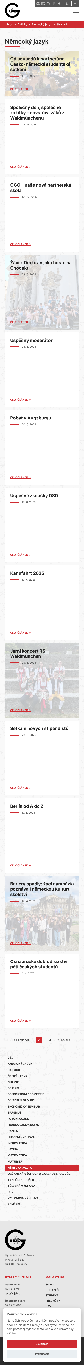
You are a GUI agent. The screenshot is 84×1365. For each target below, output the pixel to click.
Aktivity (22, 24)
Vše (10, 1057)
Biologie (14, 1070)
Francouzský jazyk (23, 1124)
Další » (65, 1040)
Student (52, 1295)
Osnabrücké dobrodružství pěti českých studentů (38, 964)
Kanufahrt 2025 (27, 573)
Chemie (13, 1082)
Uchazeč (52, 1290)
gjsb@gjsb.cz (13, 1293)
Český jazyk (17, 1076)
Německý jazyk (42, 24)
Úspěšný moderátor (31, 340)
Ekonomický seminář (24, 1106)
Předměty (53, 1300)
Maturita (15, 1161)
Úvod (9, 24)
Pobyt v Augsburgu (30, 417)
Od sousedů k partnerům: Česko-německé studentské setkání (40, 64)
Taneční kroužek (21, 1180)
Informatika (17, 1143)
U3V (10, 1192)
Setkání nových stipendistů (39, 728)
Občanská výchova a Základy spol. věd (39, 1173)
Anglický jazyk (20, 1063)
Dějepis (13, 1088)
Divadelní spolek (21, 1100)
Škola (50, 1284)
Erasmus (14, 1112)
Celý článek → (20, 89)
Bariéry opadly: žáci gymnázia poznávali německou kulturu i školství (42, 889)
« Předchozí (22, 1040)
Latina (13, 1149)
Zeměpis (14, 1204)
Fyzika (13, 1131)
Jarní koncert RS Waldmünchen (27, 653)
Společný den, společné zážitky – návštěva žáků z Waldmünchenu (37, 113)
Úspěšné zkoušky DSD (34, 495)
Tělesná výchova (21, 1185)
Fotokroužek (18, 1118)
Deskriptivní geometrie (26, 1094)
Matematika (17, 1155)
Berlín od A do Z (27, 806)
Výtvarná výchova (23, 1198)
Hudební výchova (21, 1137)
